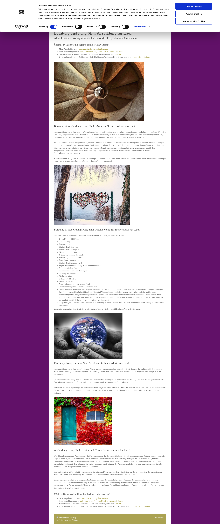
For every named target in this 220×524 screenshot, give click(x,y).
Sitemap (73, 517)
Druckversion (64, 517)
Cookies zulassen (194, 6)
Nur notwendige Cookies (194, 21)
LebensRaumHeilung (142, 57)
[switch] (78, 27)
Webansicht (159, 517)
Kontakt (117, 54)
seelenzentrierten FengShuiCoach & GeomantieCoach (101, 51)
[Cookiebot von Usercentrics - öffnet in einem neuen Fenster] (21, 27)
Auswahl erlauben (194, 14)
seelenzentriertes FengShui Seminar (93, 48)
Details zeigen (140, 27)
